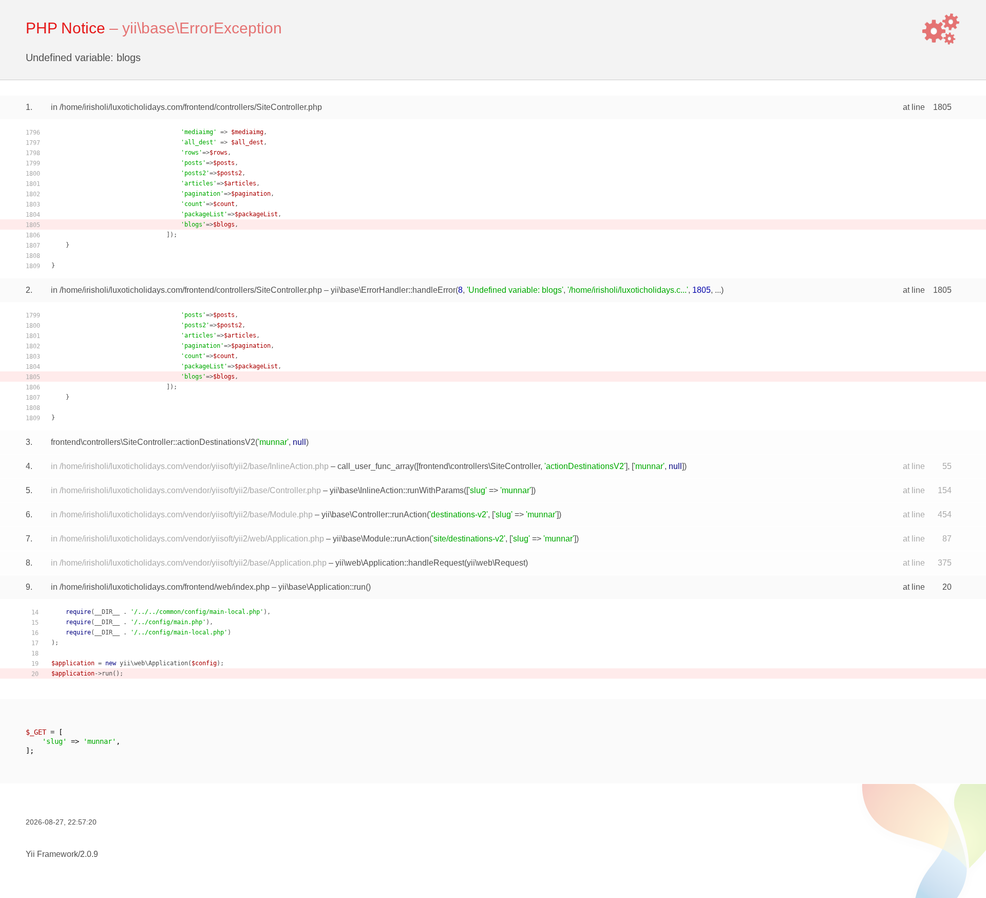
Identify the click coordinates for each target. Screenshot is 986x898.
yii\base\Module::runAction (381, 538)
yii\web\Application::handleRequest (399, 562)
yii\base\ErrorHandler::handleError (393, 290)
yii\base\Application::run (322, 587)
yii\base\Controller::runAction (374, 514)
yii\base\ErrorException (202, 28)
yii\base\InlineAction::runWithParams (397, 490)
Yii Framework (52, 854)
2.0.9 (89, 854)
